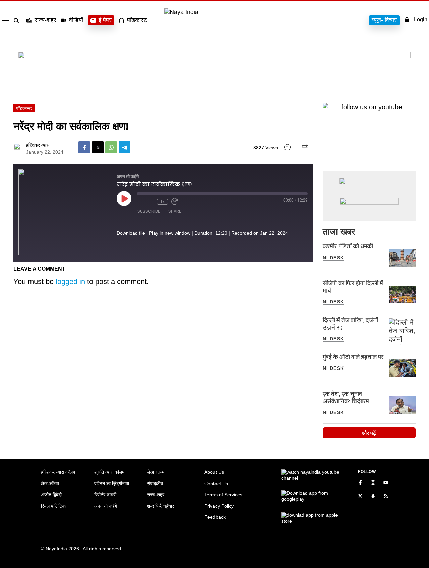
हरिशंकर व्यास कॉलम (58, 472)
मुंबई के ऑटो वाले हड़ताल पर (353, 356)
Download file (131, 233)
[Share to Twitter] (98, 147)
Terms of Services (223, 494)
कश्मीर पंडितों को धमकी (348, 246)
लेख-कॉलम (50, 483)
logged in (70, 281)
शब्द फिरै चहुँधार (160, 506)
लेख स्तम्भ (155, 472)
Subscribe (148, 211)
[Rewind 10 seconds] (150, 201)
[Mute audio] (140, 201)
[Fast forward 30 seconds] (174, 201)
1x (162, 201)
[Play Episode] (124, 198)
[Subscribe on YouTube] (385, 483)
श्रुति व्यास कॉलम (109, 472)
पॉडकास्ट (137, 20)
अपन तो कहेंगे (105, 506)
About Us (214, 472)
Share (174, 211)
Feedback (215, 517)
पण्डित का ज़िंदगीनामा (111, 483)
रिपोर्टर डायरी (105, 494)
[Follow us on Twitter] (360, 496)
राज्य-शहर (45, 20)
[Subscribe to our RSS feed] (385, 496)
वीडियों (76, 20)
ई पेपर (105, 20)
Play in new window (169, 233)
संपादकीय (155, 483)
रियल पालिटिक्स (54, 506)
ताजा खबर (339, 232)
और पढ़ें (369, 433)
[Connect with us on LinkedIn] (373, 496)
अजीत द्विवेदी (51, 494)
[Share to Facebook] (84, 147)
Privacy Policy (219, 506)
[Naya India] (214, 12)
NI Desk (333, 257)
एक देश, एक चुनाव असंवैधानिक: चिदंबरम (346, 397)
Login (420, 19)
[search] (18, 20)
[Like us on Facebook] (360, 483)
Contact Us (216, 483)
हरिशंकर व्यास (37, 145)
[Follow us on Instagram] (373, 483)
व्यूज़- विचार (384, 20)
